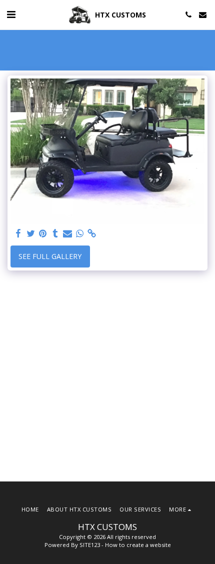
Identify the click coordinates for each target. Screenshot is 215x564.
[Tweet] (31, 233)
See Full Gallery (50, 256)
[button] (11, 14)
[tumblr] (55, 233)
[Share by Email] (67, 233)
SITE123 (90, 544)
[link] (92, 233)
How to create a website (138, 544)
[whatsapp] (80, 233)
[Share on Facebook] (18, 233)
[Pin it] (43, 233)
